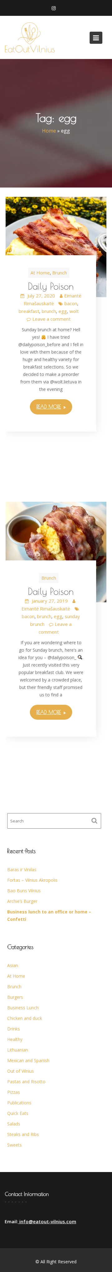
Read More (48, 407)
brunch (49, 311)
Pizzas (13, 1092)
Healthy (14, 1039)
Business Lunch (23, 1008)
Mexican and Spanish (28, 1060)
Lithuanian (17, 1050)
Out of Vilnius (20, 1071)
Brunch (59, 272)
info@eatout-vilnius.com (47, 1221)
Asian (12, 965)
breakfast (29, 311)
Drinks (13, 1029)
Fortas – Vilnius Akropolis (32, 880)
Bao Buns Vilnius (24, 891)
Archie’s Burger (22, 901)
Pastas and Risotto (26, 1081)
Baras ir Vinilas (21, 869)
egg (62, 311)
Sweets (14, 1145)
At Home (40, 272)
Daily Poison (51, 286)
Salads (13, 1124)
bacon (70, 303)
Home (49, 131)
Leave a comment (51, 319)
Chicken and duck (24, 1018)
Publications (19, 1103)
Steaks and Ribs (23, 1134)
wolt (74, 311)
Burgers (15, 997)
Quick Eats (17, 1113)
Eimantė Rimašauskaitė (45, 608)
